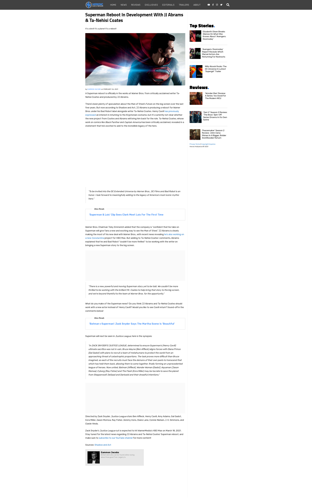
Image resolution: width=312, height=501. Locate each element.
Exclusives (151, 5)
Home (113, 5)
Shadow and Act (103, 445)
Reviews (135, 5)
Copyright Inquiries (208, 144)
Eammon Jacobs (94, 89)
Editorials (168, 5)
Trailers (184, 5)
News (124, 5)
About (196, 5)
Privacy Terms (195, 144)
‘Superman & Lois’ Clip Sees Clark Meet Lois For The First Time (126, 214)
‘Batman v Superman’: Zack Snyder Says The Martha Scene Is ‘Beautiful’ (132, 323)
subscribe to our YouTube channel (116, 438)
